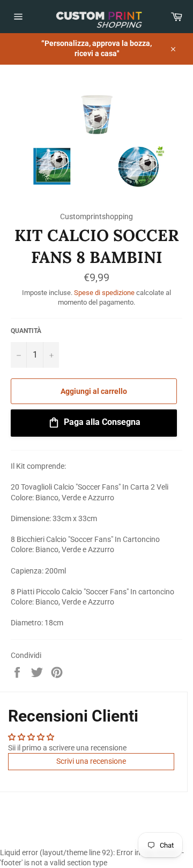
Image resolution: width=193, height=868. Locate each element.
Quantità (26, 331)
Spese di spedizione (104, 293)
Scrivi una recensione (91, 761)
